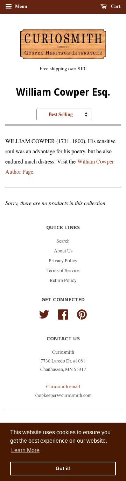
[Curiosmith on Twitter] (44, 313)
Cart (115, 6)
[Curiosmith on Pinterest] (82, 313)
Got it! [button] (63, 468)
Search (63, 241)
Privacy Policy (63, 260)
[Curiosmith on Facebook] (63, 313)
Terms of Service (63, 270)
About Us (63, 251)
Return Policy (63, 280)
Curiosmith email (63, 386)
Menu (20, 6)
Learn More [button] (25, 450)
